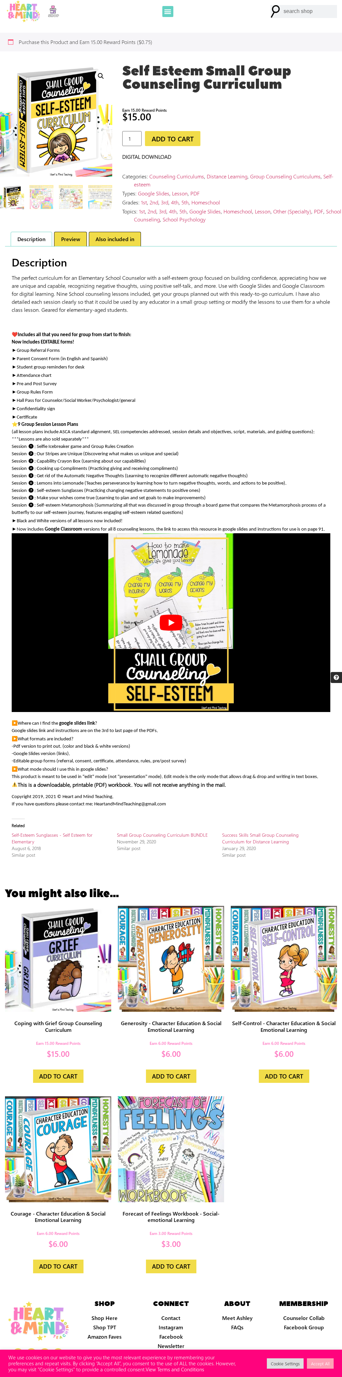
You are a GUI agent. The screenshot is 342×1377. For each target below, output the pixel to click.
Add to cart (173, 138)
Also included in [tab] (115, 238)
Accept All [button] (320, 1363)
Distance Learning (227, 176)
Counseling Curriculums (176, 176)
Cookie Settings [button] (285, 1363)
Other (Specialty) (292, 211)
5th (185, 202)
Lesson (180, 193)
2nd (154, 202)
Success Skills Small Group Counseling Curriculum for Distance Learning (260, 838)
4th (175, 202)
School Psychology (184, 219)
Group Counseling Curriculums (285, 176)
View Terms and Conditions (175, 1369)
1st (144, 202)
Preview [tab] (70, 238)
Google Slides (153, 193)
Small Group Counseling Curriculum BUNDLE (162, 835)
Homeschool (205, 202)
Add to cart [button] (58, 1076)
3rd (164, 202)
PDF (195, 193)
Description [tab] (31, 238)
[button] (167, 11)
